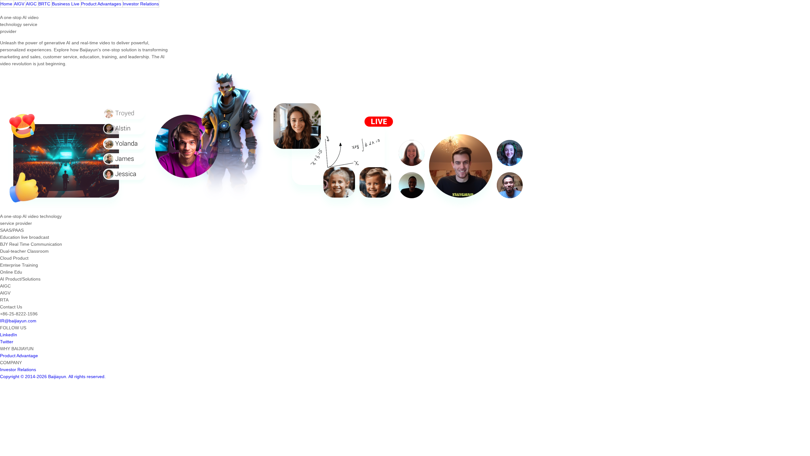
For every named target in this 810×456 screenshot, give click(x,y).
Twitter (6, 341)
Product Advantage (19, 355)
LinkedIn (8, 334)
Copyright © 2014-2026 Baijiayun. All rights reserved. (53, 376)
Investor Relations (18, 369)
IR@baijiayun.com (18, 320)
